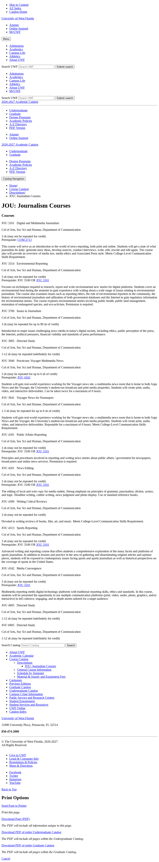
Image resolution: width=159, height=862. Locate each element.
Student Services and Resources (28, 704)
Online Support (18, 28)
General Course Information (34, 669)
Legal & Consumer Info (24, 758)
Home (13, 185)
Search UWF (10, 66)
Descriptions (17, 192)
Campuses (15, 680)
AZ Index (15, 8)
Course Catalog (18, 189)
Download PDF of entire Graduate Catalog (28, 845)
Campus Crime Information (26, 694)
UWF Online (17, 708)
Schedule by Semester (30, 673)
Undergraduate (18, 110)
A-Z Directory (18, 124)
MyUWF (15, 32)
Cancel (6, 858)
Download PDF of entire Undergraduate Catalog (31, 832)
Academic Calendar (21, 655)
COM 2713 (24, 239)
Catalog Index (18, 711)
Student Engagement (22, 701)
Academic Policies (20, 120)
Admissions (16, 45)
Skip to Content (19, 4)
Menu (6, 39)
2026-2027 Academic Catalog (20, 101)
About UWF (17, 59)
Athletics (14, 56)
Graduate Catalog (20, 687)
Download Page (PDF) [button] (16, 819)
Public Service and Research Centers (31, 697)
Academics (16, 49)
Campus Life (17, 52)
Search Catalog (11, 645)
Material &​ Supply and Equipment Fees (41, 676)
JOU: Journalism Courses (40, 666)
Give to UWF (17, 755)
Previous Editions (20, 683)
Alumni (14, 25)
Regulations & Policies (23, 762)
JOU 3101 (42, 280)
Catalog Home (18, 11)
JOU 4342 (23, 377)
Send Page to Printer (14, 805)
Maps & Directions (21, 765)
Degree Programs (20, 117)
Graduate (15, 113)
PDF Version (17, 127)
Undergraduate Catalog (23, 690)
